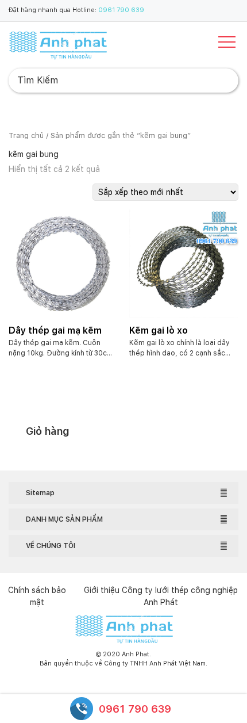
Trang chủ (26, 135)
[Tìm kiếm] (220, 80)
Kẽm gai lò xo (158, 330)
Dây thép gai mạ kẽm (55, 330)
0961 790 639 (121, 10)
